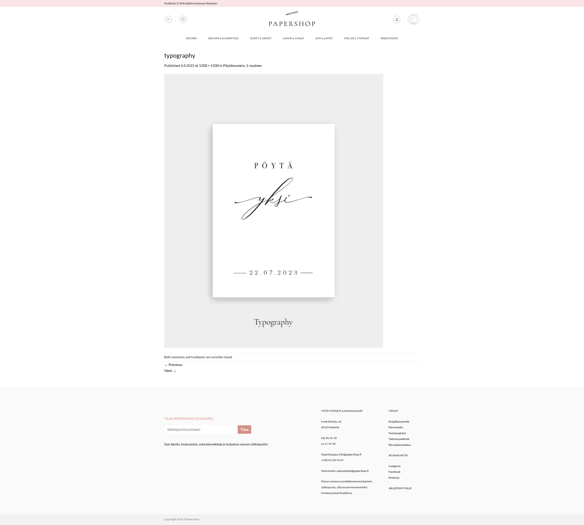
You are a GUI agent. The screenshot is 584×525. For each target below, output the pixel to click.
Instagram (394, 466)
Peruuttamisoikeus (399, 445)
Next (170, 370)
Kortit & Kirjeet (261, 38)
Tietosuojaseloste (398, 439)
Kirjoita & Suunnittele (223, 38)
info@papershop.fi (350, 454)
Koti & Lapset (324, 38)
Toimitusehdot (397, 433)
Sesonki (191, 38)
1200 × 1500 (209, 65)
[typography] (273, 210)
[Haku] (183, 19)
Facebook (394, 471)
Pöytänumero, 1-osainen (242, 65)
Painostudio (389, 38)
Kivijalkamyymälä (398, 421)
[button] (168, 19)
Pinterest (393, 477)
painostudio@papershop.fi (353, 471)
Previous (173, 364)
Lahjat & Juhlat (293, 38)
